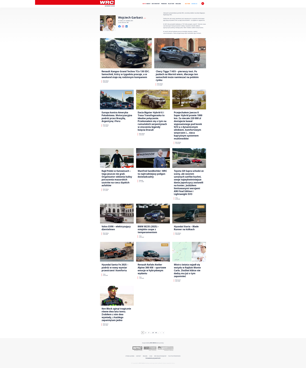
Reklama (178, 3)
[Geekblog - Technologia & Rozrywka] (165, 349)
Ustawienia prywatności (152, 358)
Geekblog (194, 3)
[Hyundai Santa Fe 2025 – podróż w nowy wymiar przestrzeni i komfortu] (117, 252)
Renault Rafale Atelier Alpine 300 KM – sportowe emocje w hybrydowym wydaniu (152, 269)
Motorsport (156, 3)
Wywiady (141, 180)
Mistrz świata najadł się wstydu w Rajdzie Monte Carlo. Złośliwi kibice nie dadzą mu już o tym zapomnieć (187, 270)
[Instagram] (123, 26)
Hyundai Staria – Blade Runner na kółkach (186, 228)
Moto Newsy (106, 80)
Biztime (187, 3)
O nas (150, 356)
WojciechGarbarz (148, 65)
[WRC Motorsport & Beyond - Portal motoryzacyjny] (137, 349)
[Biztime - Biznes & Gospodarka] (150, 349)
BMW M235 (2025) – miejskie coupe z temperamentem (148, 229)
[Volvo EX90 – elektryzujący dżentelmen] (117, 213)
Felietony (171, 3)
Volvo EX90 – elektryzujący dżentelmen (116, 228)
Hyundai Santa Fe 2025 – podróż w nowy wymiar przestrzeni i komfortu (115, 267)
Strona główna (129, 356)
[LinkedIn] (126, 26)
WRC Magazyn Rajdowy (160, 356)
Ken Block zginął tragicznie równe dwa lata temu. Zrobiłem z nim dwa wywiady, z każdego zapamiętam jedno (116, 314)
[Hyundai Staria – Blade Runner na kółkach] (189, 213)
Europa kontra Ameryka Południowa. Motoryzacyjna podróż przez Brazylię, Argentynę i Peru (117, 117)
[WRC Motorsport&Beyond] (107, 7)
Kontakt (138, 356)
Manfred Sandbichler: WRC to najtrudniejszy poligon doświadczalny (152, 173)
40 (156, 333)
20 (153, 333)
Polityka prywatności (174, 356)
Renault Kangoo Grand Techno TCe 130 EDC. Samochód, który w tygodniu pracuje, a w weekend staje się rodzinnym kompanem (126, 74)
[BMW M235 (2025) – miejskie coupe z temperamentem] (153, 213)
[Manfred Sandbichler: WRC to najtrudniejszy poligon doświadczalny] (153, 158)
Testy (176, 197)
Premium (164, 3)
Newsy (146, 3)
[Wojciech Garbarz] (144, 65)
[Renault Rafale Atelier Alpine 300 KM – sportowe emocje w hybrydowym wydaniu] (153, 252)
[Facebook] (119, 26)
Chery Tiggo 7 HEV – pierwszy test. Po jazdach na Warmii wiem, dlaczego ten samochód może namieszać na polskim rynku (177, 76)
